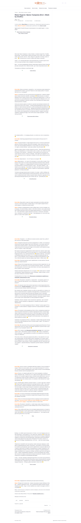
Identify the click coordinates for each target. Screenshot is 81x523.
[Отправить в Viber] (19, 505)
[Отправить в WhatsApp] (21, 505)
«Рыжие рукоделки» (26, 286)
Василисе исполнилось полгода (34, 330)
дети (16, 500)
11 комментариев (37, 20)
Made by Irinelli (43, 25)
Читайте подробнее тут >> (38, 493)
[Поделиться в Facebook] (15, 505)
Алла (18, 19)
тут (32, 68)
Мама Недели (24, 24)
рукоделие (21, 500)
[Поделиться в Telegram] (17, 505)
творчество (27, 500)
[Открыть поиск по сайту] (65, 3)
